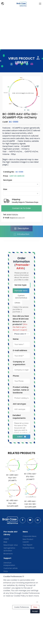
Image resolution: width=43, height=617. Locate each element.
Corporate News (29, 536)
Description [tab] (23, 228)
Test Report (27, 545)
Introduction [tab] (23, 234)
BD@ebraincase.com (17, 218)
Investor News (28, 548)
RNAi (5, 542)
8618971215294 (12, 215)
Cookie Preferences (21, 607)
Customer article (11, 568)
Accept (35, 611)
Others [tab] (17, 302)
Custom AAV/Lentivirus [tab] (21, 296)
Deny (35, 607)
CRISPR (6, 539)
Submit (20, 436)
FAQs (6, 571)
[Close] (37, 602)
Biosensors (8, 553)
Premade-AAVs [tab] (21, 291)
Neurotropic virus (11, 545)
